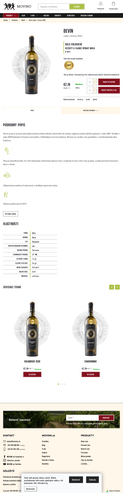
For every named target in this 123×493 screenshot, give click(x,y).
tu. (47, 483)
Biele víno (84, 441)
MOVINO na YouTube (14, 464)
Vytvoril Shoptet (114, 491)
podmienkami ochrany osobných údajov (96, 423)
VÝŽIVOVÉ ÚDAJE (10, 214)
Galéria (44, 452)
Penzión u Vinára (48, 460)
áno (33, 246)
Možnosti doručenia (69, 99)
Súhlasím (92, 479)
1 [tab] (58, 384)
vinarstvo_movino (13, 460)
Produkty (45, 441)
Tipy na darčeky (87, 460)
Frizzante (84, 452)
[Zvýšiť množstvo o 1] (95, 80)
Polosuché (35, 241)
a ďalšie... (85, 464)
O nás (44, 449)
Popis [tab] (32, 110)
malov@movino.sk (13, 441)
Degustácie (46, 456)
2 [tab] (60, 384)
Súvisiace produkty (89, 110)
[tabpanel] (32, 337)
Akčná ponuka (86, 456)
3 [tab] (62, 384)
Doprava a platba (9, 484)
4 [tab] (64, 384)
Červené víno (85, 445)
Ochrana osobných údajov (12, 480)
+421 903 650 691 (13, 445)
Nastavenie (30, 488)
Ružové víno (85, 449)
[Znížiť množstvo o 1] (95, 83)
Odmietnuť (76, 479)
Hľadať (77, 6)
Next (117, 287)
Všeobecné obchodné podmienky (15, 477)
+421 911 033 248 (13, 449)
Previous (111, 287)
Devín (34, 237)
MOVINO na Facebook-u (15, 457)
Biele (34, 233)
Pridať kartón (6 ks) (109, 90)
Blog (43, 445)
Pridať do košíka (109, 82)
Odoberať (106, 418)
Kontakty (45, 464)
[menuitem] (11, 15)
